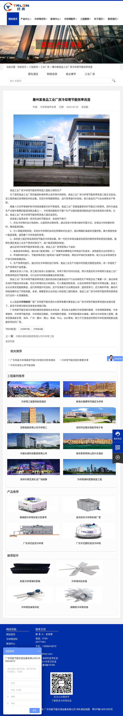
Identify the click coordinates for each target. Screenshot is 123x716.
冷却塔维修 (24, 301)
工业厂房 (45, 66)
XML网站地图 (83, 709)
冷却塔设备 (38, 329)
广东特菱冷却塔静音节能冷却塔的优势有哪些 (32, 360)
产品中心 (25, 18)
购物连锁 (52, 74)
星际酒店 (33, 74)
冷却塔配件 (69, 18)
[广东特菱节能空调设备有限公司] (16, 9)
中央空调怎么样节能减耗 (22, 365)
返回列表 (9, 341)
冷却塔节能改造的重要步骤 (75, 360)
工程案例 (84, 18)
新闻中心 (54, 18)
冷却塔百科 (40, 18)
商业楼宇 (71, 74)
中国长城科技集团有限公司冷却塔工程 (35, 336)
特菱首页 (21, 66)
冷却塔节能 (25, 329)
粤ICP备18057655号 (102, 709)
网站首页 (12, 18)
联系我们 (112, 18)
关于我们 (98, 18)
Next (3, 44)
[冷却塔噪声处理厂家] (61, 44)
